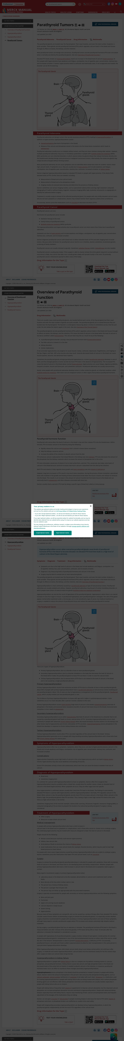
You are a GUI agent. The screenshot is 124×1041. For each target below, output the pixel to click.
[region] (62, 520)
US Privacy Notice (61, 511)
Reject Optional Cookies (62, 532)
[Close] (91, 506)
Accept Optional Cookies (42, 532)
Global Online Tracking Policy (77, 511)
